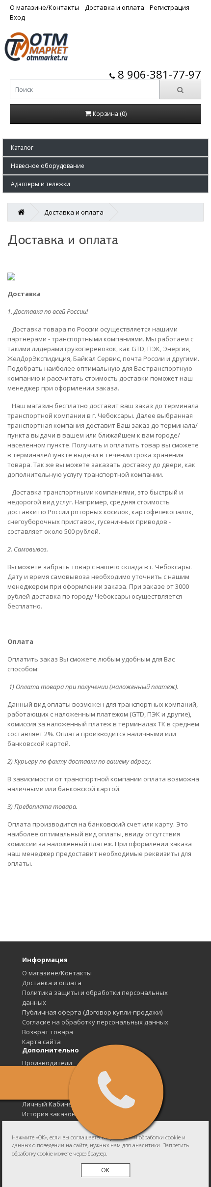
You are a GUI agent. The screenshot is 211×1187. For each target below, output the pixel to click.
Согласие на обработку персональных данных (95, 1022)
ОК (105, 1170)
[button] (105, 147)
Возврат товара (47, 1031)
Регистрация (169, 7)
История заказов (49, 1113)
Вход (17, 17)
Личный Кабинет (49, 1104)
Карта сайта (41, 1041)
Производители (47, 1062)
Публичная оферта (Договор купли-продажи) (92, 1012)
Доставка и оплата (114, 7)
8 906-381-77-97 (158, 74)
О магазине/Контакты (44, 7)
